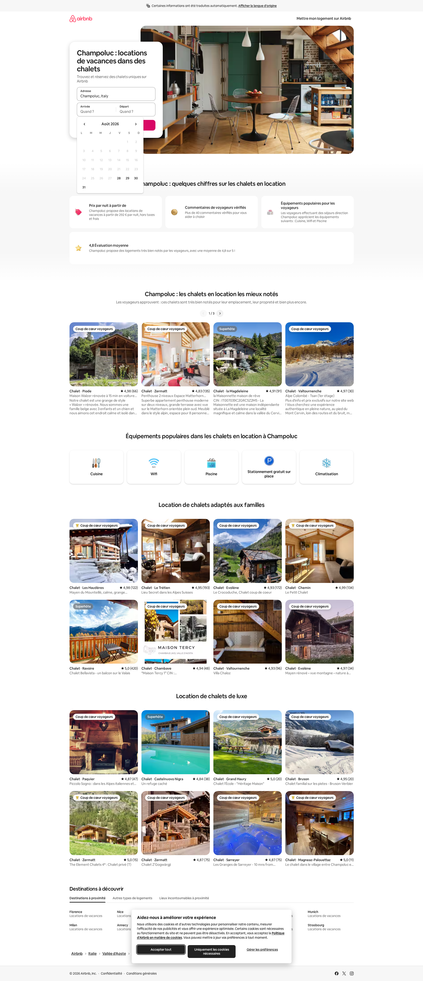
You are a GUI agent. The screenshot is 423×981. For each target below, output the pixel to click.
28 (119, 178)
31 (83, 187)
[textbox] (96, 111)
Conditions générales (141, 973)
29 (127, 178)
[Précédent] (203, 313)
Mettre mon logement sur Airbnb (324, 18)
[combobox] (116, 96)
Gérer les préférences (262, 950)
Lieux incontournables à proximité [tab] (184, 898)
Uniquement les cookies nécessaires (211, 952)
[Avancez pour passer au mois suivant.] (135, 124)
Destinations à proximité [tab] (87, 898)
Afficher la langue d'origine (257, 6)
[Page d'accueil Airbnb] (81, 18)
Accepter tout (161, 950)
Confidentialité (111, 973)
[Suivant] (219, 313)
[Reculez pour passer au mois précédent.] (84, 124)
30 (136, 178)
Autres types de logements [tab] (132, 898)
